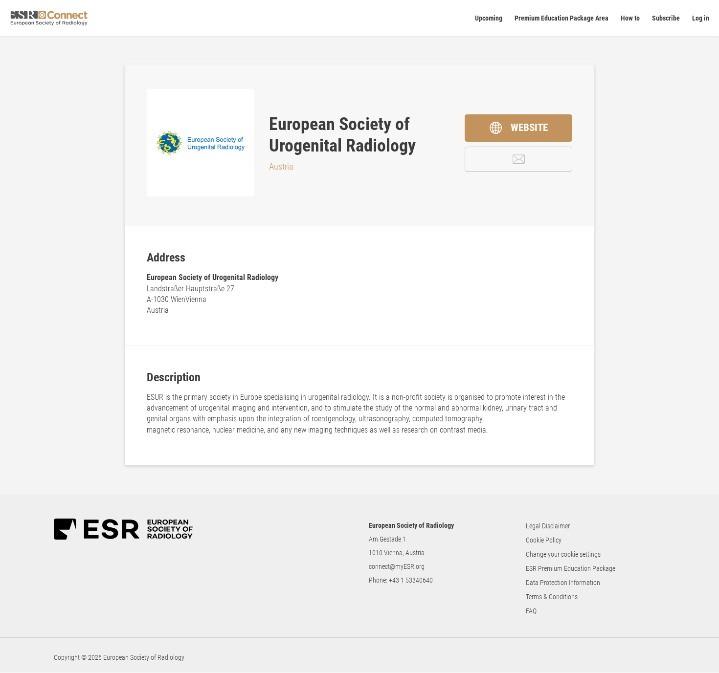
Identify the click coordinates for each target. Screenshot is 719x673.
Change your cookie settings (563, 554)
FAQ (531, 611)
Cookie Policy (544, 540)
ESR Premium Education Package (570, 568)
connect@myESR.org (397, 566)
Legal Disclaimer (548, 526)
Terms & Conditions (552, 597)
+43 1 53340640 (411, 580)
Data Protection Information (563, 582)
